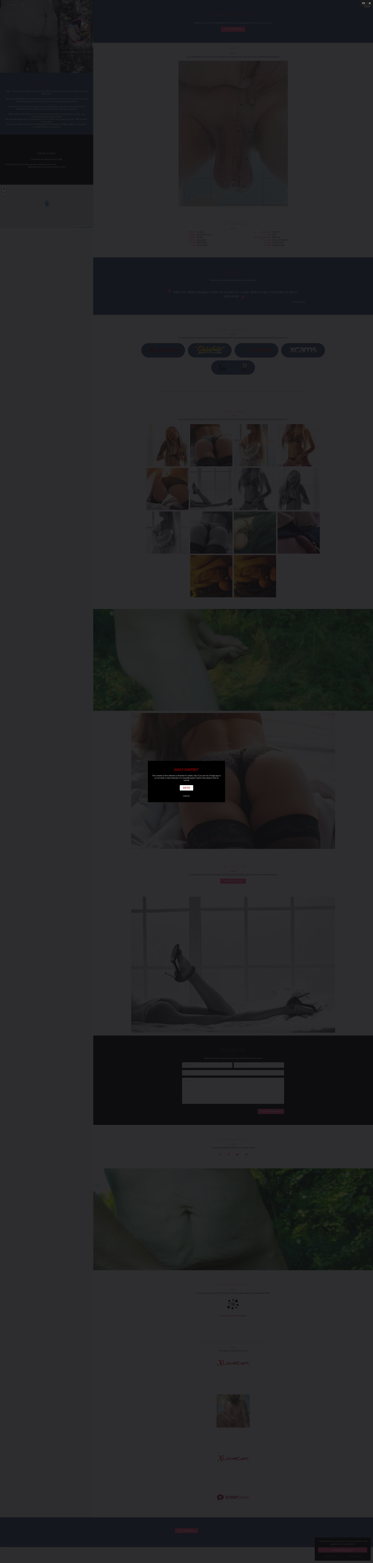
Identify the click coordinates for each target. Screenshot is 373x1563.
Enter (186, 787)
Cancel (186, 796)
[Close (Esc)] (370, 3)
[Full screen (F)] (363, 3)
